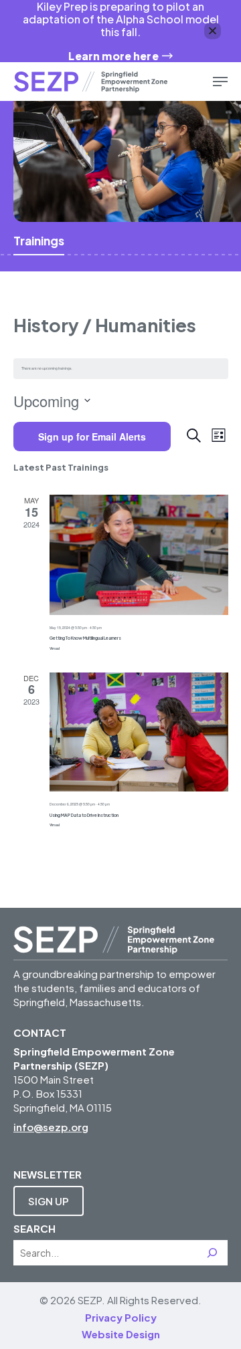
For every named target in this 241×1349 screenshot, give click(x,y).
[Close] (212, 31)
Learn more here (113, 55)
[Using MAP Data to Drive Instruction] (139, 731)
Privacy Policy (121, 1317)
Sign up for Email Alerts (92, 436)
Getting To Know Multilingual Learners (85, 637)
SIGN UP (48, 1201)
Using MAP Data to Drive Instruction (84, 815)
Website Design (121, 1334)
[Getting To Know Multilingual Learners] (139, 554)
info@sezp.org (50, 1126)
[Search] (212, 1252)
